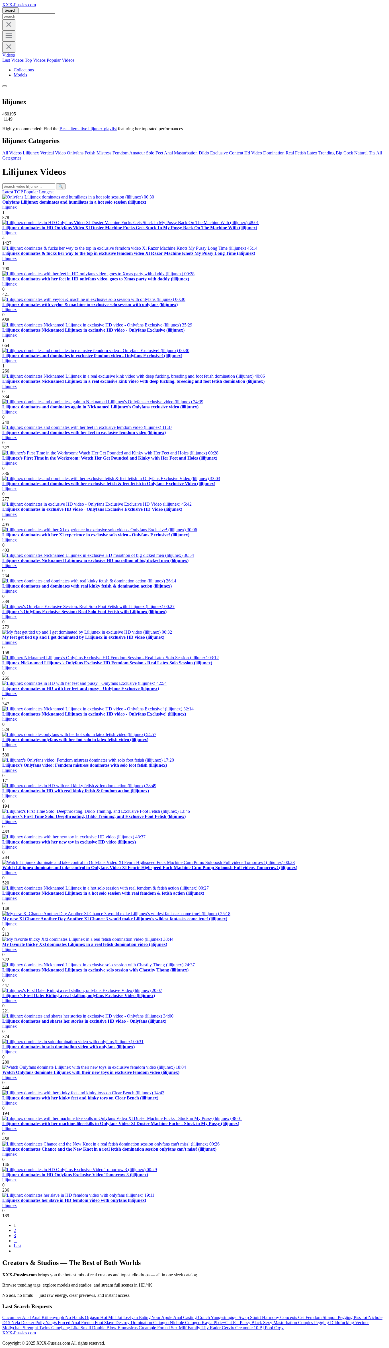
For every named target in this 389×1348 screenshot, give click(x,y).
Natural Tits (365, 152)
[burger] (8, 36)
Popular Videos (60, 60)
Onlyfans (76, 152)
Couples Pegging (314, 1322)
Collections (24, 69)
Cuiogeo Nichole (169, 1322)
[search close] (8, 24)
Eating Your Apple (156, 1317)
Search (10, 10)
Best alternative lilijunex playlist (88, 128)
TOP (18, 191)
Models (20, 75)
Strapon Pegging (338, 1317)
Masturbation (186, 152)
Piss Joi (361, 1317)
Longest (46, 191)
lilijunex (9, 207)
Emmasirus (128, 1327)
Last (17, 1245)
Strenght (31, 1327)
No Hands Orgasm (82, 1317)
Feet (159, 152)
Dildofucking (342, 1322)
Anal (169, 152)
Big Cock (345, 152)
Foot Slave (105, 1322)
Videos (8, 55)
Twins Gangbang (55, 1327)
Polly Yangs (46, 1322)
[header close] (8, 47)
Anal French (83, 1322)
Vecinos (362, 1322)
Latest (7, 191)
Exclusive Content (227, 152)
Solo (150, 152)
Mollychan (12, 1327)
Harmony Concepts (280, 1317)
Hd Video (253, 152)
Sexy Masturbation (280, 1322)
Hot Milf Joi (111, 1317)
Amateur (137, 152)
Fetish (91, 152)
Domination (274, 152)
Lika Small (81, 1327)
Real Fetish (296, 152)
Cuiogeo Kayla (199, 1322)
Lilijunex (31, 152)
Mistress (104, 152)
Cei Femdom (310, 1317)
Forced (64, 1322)
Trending (327, 152)
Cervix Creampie (238, 1327)
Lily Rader (211, 1327)
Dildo (204, 152)
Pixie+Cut (223, 1322)
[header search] (4, 86)
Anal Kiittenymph (48, 1317)
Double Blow (105, 1327)
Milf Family (190, 1327)
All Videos (12, 152)
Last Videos (13, 60)
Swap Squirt (250, 1317)
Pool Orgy (274, 1327)
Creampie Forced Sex (159, 1327)
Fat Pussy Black (248, 1322)
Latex (312, 152)
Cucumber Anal (17, 1317)
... (15, 1240)
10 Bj (259, 1327)
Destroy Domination (134, 1322)
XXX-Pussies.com (19, 4)
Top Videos (35, 60)
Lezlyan (131, 1317)
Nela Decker (23, 1322)
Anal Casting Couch (192, 1317)
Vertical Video (53, 152)
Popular (31, 191)
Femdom (120, 152)
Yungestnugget (225, 1317)
